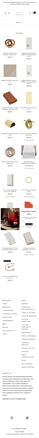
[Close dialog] (37, 209)
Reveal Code (29, 224)
